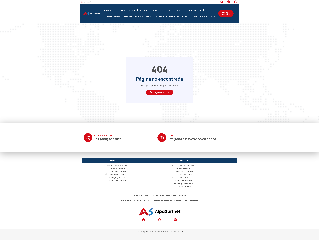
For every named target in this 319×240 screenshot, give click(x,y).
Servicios (108, 10)
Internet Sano (192, 10)
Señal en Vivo (126, 10)
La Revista (173, 10)
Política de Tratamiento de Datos (173, 16)
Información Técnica (204, 16)
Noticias (144, 10)
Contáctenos (113, 16)
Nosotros (158, 10)
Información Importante (136, 16)
